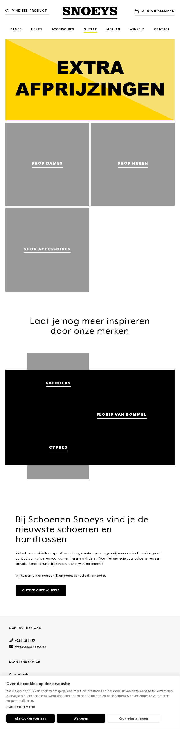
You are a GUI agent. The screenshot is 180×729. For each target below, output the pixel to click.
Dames (16, 29)
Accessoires (63, 29)
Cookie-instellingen (133, 718)
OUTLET (90, 29)
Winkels (137, 29)
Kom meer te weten (20, 706)
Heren (36, 29)
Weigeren (81, 718)
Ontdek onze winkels (40, 590)
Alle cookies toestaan (30, 718)
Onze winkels (19, 674)
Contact (162, 29)
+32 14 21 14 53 (24, 640)
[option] (90, 79)
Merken (113, 29)
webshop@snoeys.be (30, 647)
